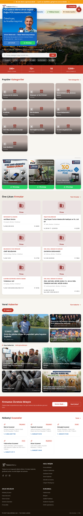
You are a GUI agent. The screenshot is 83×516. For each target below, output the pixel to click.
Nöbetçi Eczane (54, 12)
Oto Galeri (43, 60)
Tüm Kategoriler (73, 80)
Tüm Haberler (74, 305)
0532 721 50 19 (18, 39)
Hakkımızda (46, 492)
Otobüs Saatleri (70, 12)
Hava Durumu (6, 496)
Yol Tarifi (12, 43)
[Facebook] (3, 475)
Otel (16, 60)
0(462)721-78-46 (63, 434)
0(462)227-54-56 (37, 434)
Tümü (77, 418)
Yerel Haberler (47, 476)
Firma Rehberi (47, 467)
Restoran (7, 60)
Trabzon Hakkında (48, 470)
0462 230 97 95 (9, 39)
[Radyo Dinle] (78, 9)
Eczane (24, 60)
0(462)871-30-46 (37, 450)
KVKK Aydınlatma (48, 505)
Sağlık (33, 60)
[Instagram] (10, 475)
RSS (79, 513)
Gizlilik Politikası (48, 499)
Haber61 (9, 310)
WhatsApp (16, 187)
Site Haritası (72, 513)
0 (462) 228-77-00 (10, 434)
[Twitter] (6, 475)
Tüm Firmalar (74, 197)
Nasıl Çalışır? (75, 404)
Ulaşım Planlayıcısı (48, 483)
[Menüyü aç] (79, 6)
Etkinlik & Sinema (48, 480)
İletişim (45, 496)
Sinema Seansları (7, 502)
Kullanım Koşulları (48, 502)
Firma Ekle (72, 6)
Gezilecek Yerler (47, 473)
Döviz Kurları (6, 499)
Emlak (52, 60)
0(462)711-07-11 (10, 452)
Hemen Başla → (60, 404)
